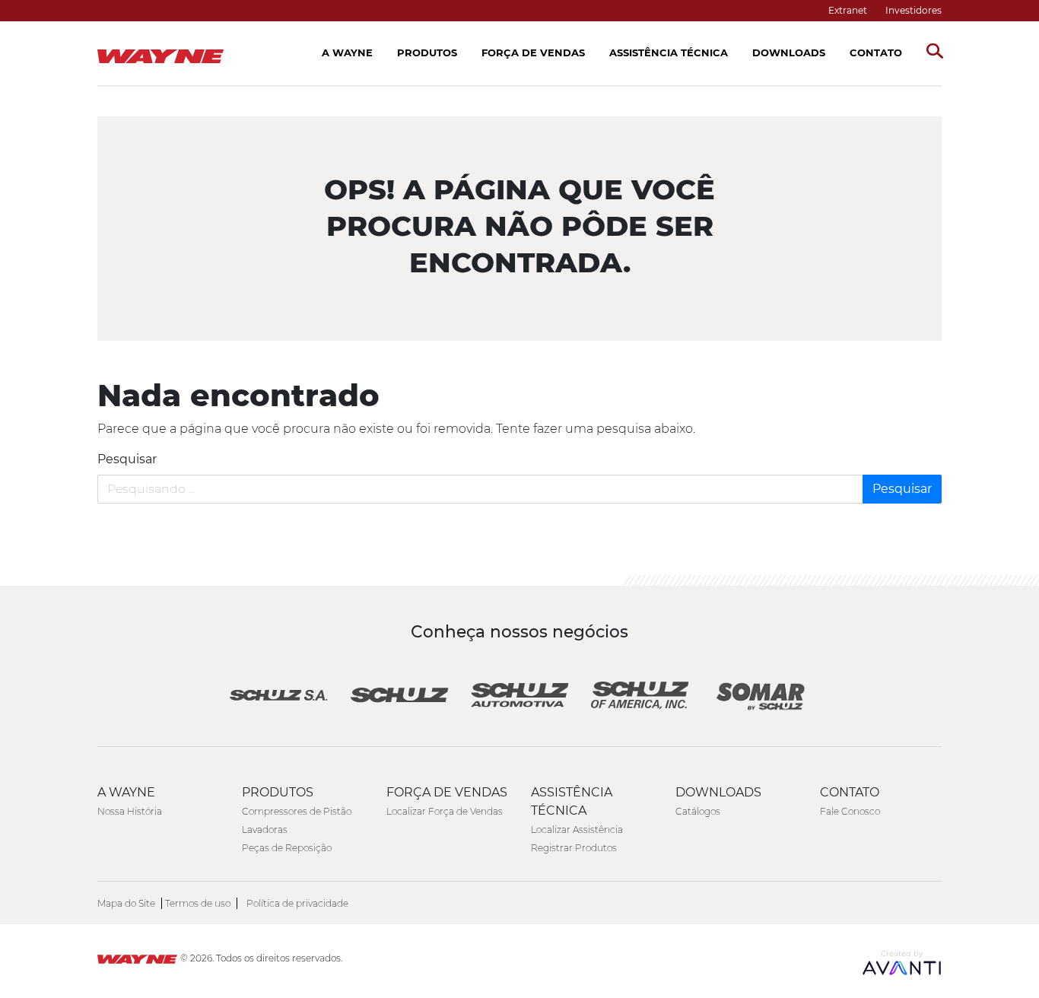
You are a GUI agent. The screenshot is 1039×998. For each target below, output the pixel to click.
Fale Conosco (850, 811)
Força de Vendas (533, 52)
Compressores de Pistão (296, 811)
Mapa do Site (126, 903)
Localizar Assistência (577, 829)
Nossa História (129, 811)
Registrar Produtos (574, 847)
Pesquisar (127, 459)
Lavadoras (265, 829)
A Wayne (347, 52)
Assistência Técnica (668, 52)
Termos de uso (197, 903)
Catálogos (697, 811)
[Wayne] (137, 961)
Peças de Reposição (287, 847)
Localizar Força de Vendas (444, 811)
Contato (876, 52)
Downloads (788, 52)
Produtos (427, 52)
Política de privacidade (297, 903)
